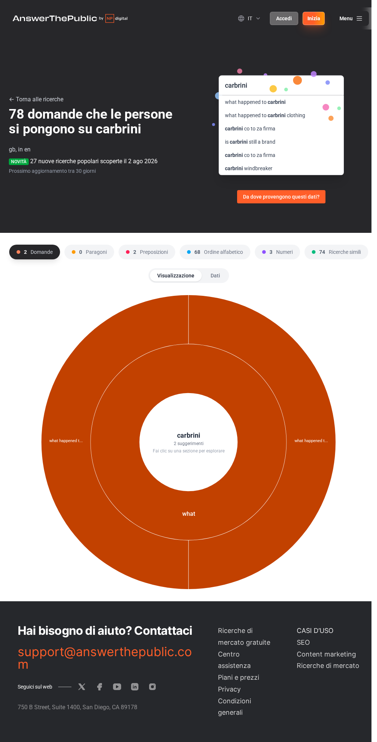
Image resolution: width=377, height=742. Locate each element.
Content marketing (326, 654)
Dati (215, 276)
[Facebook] (99, 686)
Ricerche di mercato (328, 665)
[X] (81, 686)
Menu (346, 18)
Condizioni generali (234, 707)
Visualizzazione (175, 276)
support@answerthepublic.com (105, 658)
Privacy (229, 689)
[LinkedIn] (134, 686)
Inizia (313, 18)
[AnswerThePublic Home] (70, 18)
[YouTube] (117, 686)
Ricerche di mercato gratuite (244, 636)
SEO (303, 642)
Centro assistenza (234, 660)
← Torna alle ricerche (36, 99)
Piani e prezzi (238, 677)
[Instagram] (152, 686)
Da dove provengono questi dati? (281, 197)
